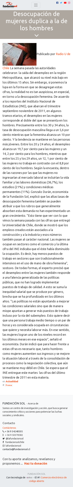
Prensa (9, 385)
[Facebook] (57, 2)
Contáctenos (9, 427)
